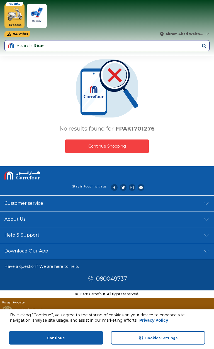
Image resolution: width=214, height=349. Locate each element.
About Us (14, 219)
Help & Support (22, 235)
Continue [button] (56, 338)
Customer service (23, 203)
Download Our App (26, 251)
